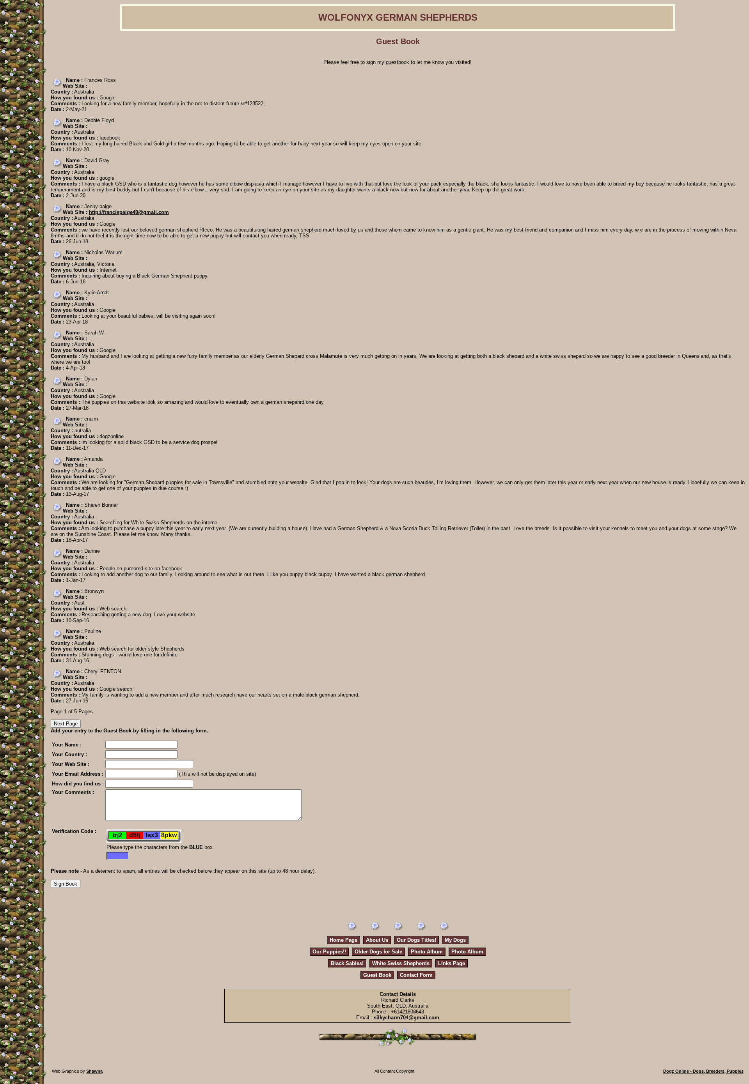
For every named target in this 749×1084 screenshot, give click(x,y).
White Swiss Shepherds (401, 963)
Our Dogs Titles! (416, 940)
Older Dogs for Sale (378, 952)
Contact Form (416, 975)
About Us (377, 940)
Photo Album (427, 952)
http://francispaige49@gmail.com (129, 212)
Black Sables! (347, 963)
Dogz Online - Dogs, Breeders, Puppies (703, 1071)
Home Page (343, 940)
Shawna (94, 1071)
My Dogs (455, 940)
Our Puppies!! (329, 952)
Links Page (451, 963)
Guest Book (377, 975)
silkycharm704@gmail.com (406, 1017)
